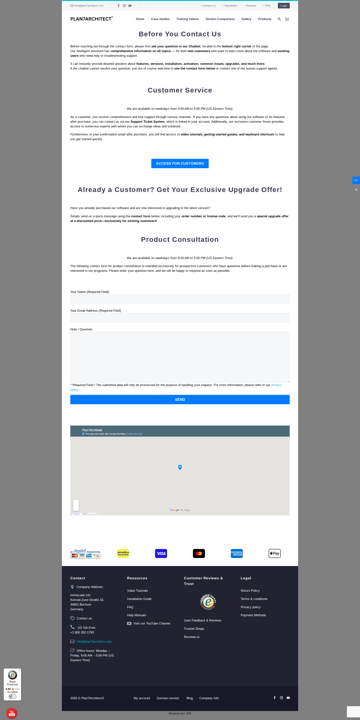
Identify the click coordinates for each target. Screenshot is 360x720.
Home (140, 19)
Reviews (251, 5)
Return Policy (250, 590)
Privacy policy (251, 607)
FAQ (267, 5)
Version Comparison (220, 19)
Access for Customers (180, 163)
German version (168, 698)
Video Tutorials (137, 590)
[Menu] (19, 670)
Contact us (209, 5)
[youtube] (288, 697)
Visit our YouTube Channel (152, 623)
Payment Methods (253, 615)
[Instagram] (124, 5)
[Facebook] (119, 5)
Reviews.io (191, 637)
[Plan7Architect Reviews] (208, 602)
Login (283, 5)
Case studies (160, 19)
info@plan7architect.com (89, 5)
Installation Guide (139, 599)
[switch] (12, 696)
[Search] (279, 19)
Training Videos (187, 19)
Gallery (246, 19)
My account (142, 698)
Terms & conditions (254, 599)
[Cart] (288, 19)
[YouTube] (130, 5)
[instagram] (281, 697)
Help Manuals (136, 615)
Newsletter (231, 5)
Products (264, 19)
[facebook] (274, 697)
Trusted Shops (194, 628)
